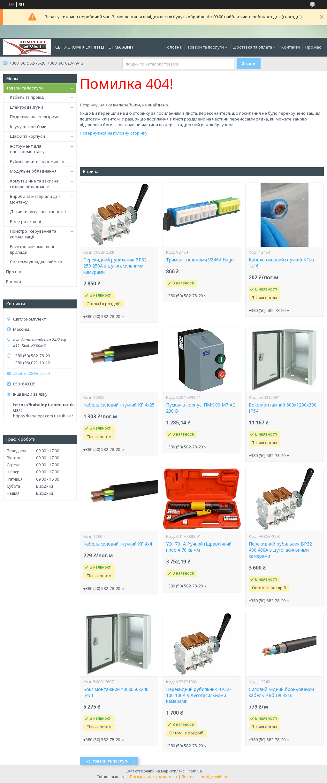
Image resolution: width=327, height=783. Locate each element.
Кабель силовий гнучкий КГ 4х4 (117, 544)
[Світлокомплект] (27, 47)
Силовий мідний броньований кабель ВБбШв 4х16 (281, 692)
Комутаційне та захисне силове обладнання (34, 184)
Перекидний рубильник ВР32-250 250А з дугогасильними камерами (115, 266)
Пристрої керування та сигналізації (33, 234)
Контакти (290, 47)
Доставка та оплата (252, 47)
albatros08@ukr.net (31, 373)
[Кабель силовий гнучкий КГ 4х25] (119, 360)
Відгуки (13, 281)
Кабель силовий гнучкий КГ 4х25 (119, 405)
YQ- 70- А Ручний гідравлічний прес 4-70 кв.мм (199, 547)
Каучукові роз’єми (28, 126)
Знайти (248, 63)
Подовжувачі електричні (35, 117)
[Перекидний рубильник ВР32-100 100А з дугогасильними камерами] (202, 644)
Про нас (313, 47)
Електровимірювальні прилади (32, 249)
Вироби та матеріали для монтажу (35, 199)
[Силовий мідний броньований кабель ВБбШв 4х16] (284, 644)
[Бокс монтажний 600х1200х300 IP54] (284, 360)
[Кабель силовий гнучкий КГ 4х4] (119, 499)
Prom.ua (194, 771)
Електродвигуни (26, 107)
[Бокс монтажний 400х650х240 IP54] (119, 644)
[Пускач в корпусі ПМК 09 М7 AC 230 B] (202, 360)
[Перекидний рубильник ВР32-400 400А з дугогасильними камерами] (284, 499)
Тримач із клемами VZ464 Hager (200, 260)
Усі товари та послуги (107, 761)
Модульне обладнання (33, 171)
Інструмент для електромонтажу (27, 149)
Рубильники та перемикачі (37, 161)
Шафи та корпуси (27, 136)
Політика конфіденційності (206, 776)
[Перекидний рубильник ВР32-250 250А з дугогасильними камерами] (119, 215)
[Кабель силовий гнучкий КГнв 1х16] (284, 215)
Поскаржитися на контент (153, 776)
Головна (173, 47)
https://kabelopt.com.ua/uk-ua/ (43, 416)
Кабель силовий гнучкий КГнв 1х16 (281, 263)
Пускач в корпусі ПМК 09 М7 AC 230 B (200, 408)
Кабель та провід (27, 97)
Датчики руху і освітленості (38, 211)
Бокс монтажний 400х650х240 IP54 (115, 692)
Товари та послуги (205, 47)
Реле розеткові (25, 221)
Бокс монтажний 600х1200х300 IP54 (282, 408)
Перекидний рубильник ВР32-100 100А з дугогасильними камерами (198, 695)
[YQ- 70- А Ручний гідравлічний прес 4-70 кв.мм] (202, 499)
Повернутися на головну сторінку (114, 133)
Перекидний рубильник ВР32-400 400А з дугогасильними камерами (281, 550)
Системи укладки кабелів (36, 262)
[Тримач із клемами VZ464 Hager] (202, 215)
